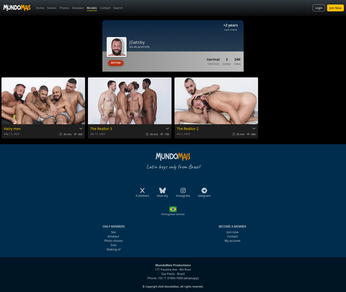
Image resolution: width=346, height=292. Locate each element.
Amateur (78, 8)
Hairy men (12, 129)
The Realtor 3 (101, 129)
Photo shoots (113, 241)
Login (319, 8)
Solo (114, 245)
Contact (105, 8)
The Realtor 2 (188, 129)
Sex (113, 232)
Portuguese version (173, 214)
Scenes (52, 8)
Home (40, 8)
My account (232, 241)
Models (92, 8)
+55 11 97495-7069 (170, 278)
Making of (114, 249)
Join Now (335, 8)
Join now (232, 232)
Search (118, 8)
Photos (64, 8)
